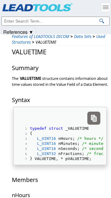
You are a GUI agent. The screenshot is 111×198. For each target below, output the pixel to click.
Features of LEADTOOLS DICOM (40, 36)
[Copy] (93, 118)
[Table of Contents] (105, 7)
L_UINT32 (46, 153)
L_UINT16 (46, 138)
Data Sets (82, 36)
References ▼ (18, 31)
